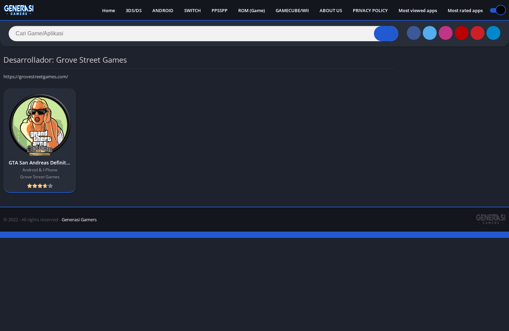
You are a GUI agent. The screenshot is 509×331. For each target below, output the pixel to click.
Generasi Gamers (79, 219)
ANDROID (162, 10)
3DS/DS (134, 10)
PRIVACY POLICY (370, 10)
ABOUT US (331, 10)
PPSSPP (219, 10)
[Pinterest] (477, 33)
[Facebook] (414, 33)
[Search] (386, 33)
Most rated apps (465, 10)
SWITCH (192, 10)
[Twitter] (430, 33)
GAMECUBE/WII (292, 10)
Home (108, 10)
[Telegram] (493, 33)
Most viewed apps (418, 10)
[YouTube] (461, 33)
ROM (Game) (251, 10)
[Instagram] (446, 33)
